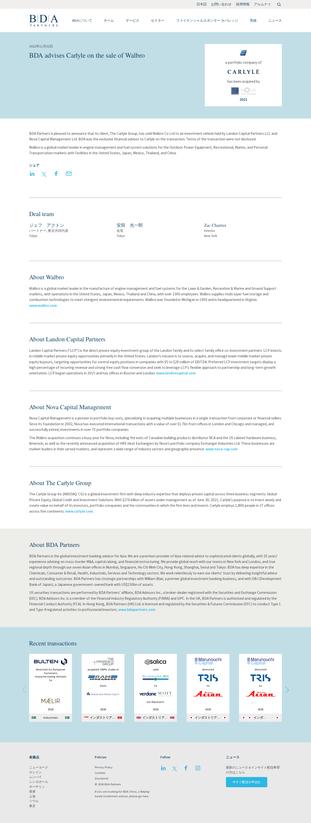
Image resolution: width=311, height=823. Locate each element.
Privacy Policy (103, 767)
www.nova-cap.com (221, 449)
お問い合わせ (221, 4)
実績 (253, 20)
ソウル (34, 801)
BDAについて (82, 20)
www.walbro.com (43, 305)
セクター (157, 20)
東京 (32, 806)
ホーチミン (37, 786)
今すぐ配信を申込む (247, 782)
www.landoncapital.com (176, 373)
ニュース (275, 20)
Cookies (100, 773)
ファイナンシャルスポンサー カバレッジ (207, 20)
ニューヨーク (38, 767)
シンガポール (38, 782)
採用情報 (243, 4)
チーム (109, 20)
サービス (132, 20)
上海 (32, 796)
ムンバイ (35, 777)
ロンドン (35, 772)
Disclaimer (101, 778)
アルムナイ (262, 4)
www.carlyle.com (79, 511)
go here (143, 796)
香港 (32, 791)
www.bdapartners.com (136, 609)
